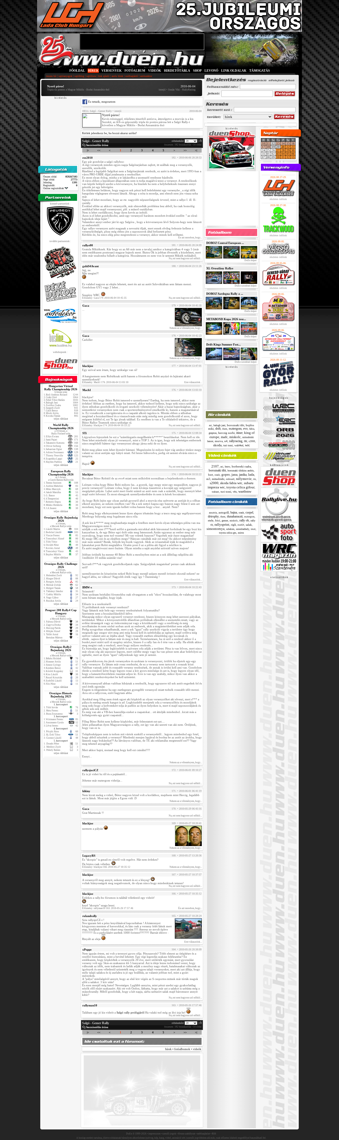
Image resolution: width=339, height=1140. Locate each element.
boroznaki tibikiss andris (241, 470)
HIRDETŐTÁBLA (177, 70)
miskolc (235, 437)
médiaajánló (131, 76)
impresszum (154, 1133)
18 (268, 146)
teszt (253, 529)
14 (283, 143)
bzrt (210, 474)
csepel (249, 512)
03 (278, 153)
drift (218, 428)
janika (243, 474)
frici (217, 520)
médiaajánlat (203, 1133)
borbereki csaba (241, 466)
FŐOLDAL (77, 70)
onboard (230, 479)
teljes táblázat (61, 418)
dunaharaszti (235, 516)
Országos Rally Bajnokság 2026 (61, 519)
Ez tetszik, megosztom (101, 101)
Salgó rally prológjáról (130, 1012)
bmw (227, 466)
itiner (239, 433)
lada (251, 474)
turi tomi (228, 445)
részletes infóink (278, 199)
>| (196, 150)
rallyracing (235, 441)
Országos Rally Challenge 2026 (60, 565)
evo (245, 428)
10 (263, 143)
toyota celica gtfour (240, 487)
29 (288, 150)
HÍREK (93, 70)
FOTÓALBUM (134, 70)
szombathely (242, 529)
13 (278, 143)
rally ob (244, 520)
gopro (225, 474)
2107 (215, 466)
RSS (214, 1133)
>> (185, 150)
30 (293, 150)
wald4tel (238, 445)
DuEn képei (250, 260)
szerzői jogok (169, 1133)
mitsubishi (218, 478)
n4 (226, 441)
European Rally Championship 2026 (61, 473)
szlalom (230, 529)
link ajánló (103, 76)
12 (288, 157)
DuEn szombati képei (245, 285)
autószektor (146, 76)
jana (234, 474)
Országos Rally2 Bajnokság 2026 (61, 648)
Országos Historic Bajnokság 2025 (60, 695)
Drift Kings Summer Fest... (223, 344)
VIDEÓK (154, 70)
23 (293, 146)
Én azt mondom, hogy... (190, 237)
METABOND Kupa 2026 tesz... (226, 319)
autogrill (223, 512)
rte (245, 441)
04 (283, 153)
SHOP (197, 70)
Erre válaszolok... (193, 382)
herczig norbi (226, 432)
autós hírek (117, 76)
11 (268, 143)
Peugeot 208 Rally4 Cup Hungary (61, 611)
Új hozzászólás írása (95, 145)
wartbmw (244, 491)
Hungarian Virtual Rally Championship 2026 (60, 387)
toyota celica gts (227, 532)
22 (288, 146)
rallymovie (244, 479)
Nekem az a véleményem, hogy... (186, 328)
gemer (225, 520)
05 (288, 153)
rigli (233, 524)
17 (263, 146)
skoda (217, 445)
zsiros (241, 532)
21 (283, 146)
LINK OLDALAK (233, 70)
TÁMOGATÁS (259, 70)
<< (98, 150)
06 (293, 153)
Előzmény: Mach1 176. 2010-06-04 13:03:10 (105, 382)
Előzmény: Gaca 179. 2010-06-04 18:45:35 (104, 298)
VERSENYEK (111, 70)
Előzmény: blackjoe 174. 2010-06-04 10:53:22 (106, 425)
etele (210, 520)
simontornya (216, 529)
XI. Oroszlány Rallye (219, 268)
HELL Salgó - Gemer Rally (97, 111)
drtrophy (213, 516)
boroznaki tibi (235, 425)
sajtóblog (79, 76)
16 (293, 143)
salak (249, 524)
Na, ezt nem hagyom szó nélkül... (185, 258)
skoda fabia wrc (231, 483)
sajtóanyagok (65, 76)
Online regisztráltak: (54, 188)
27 (278, 150)
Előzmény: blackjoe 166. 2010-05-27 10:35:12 (106, 867)
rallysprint (222, 524)
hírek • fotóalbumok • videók (183, 1049)
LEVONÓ (211, 70)
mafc (224, 437)
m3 (208, 478)
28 (283, 150)
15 (288, 143)
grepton (213, 433)
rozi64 (241, 525)
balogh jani (219, 425)
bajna (233, 512)
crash (217, 475)
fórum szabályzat (186, 1133)
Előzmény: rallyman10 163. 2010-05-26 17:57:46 (107, 908)
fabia (251, 429)
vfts (235, 491)
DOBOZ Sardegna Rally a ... (224, 293)
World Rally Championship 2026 (61, 426)
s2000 (252, 441)
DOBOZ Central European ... (225, 242)
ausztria (213, 512)
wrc (247, 445)
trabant (215, 491)
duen (224, 429)
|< (88, 150)
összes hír (51, 76)
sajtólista (91, 76)
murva (219, 441)
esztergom (235, 428)
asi (210, 425)
